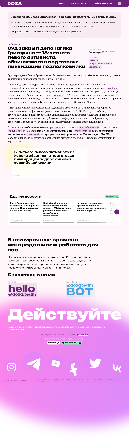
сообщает (113, 88)
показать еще (112, 197)
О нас (61, 4)
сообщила (57, 95)
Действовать (102, 4)
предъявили (56, 127)
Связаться (78, 4)
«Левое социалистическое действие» (100, 63)
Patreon (52, 342)
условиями (82, 334)
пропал (30, 107)
